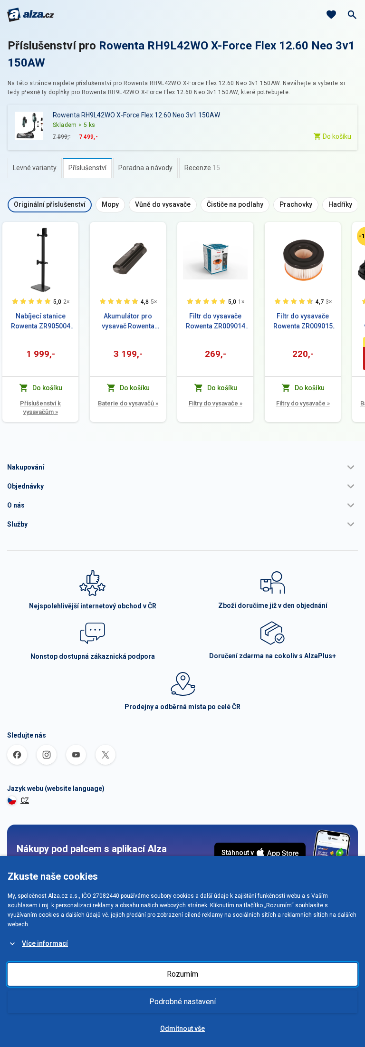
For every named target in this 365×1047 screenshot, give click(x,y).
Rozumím (182, 974)
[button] (182, 467)
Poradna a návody (145, 168)
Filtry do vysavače (215, 403)
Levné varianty (35, 168)
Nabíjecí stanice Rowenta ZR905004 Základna (40, 321)
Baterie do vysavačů (128, 403)
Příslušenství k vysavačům (40, 407)
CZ (24, 800)
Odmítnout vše (182, 1028)
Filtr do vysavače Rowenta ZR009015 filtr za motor (303, 321)
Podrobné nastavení (182, 1001)
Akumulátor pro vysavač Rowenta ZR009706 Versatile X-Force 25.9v (127, 321)
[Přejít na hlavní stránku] (30, 15)
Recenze (202, 168)
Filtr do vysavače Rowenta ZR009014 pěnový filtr (215, 321)
